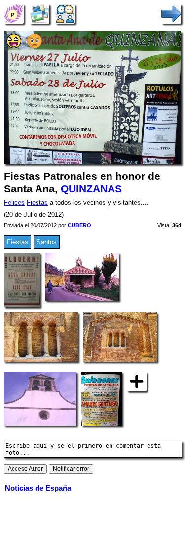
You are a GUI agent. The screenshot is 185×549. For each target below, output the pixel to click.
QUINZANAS (91, 189)
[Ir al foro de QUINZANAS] (65, 13)
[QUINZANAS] (14, 13)
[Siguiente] (171, 13)
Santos (47, 242)
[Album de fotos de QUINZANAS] (39, 13)
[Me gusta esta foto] (13, 46)
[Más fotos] (137, 381)
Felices (14, 202)
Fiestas (37, 202)
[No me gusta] (34, 46)
